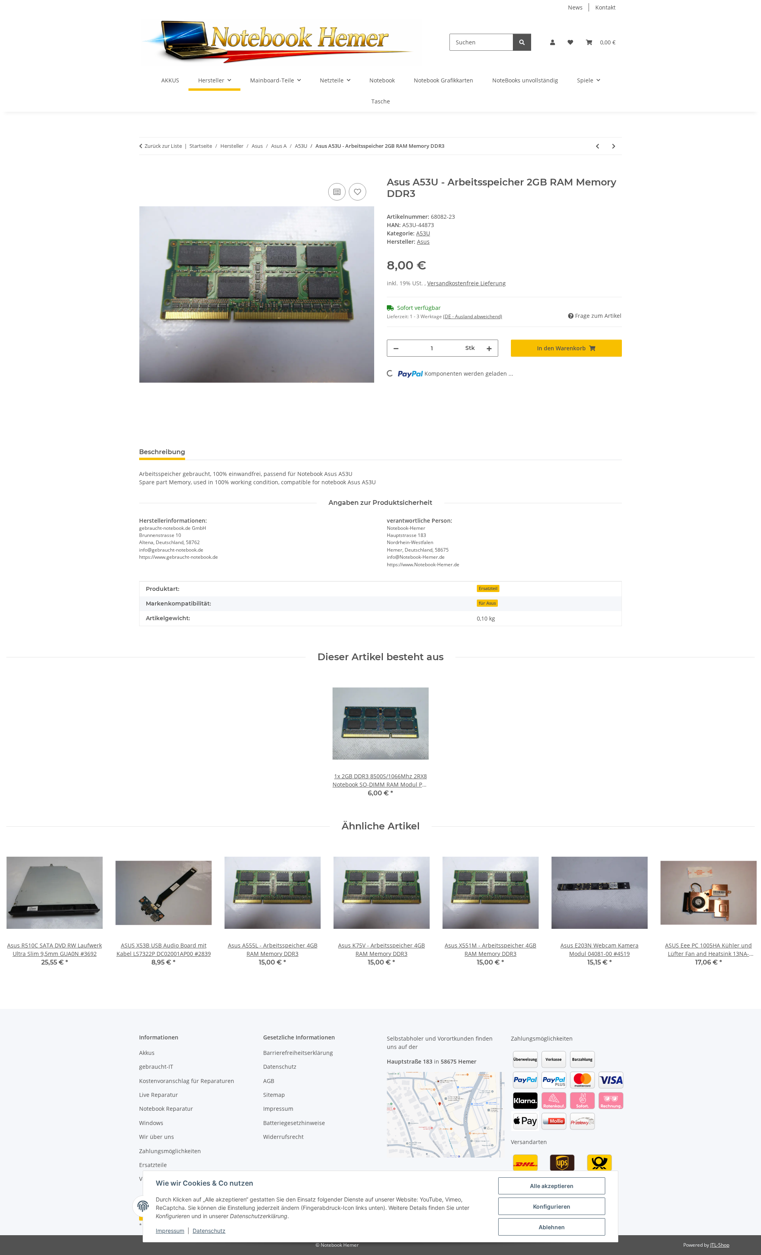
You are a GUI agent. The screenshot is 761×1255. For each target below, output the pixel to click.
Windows (151, 1123)
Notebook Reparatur (166, 1108)
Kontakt (605, 7)
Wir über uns (156, 1136)
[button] (552, 42)
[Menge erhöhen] (489, 348)
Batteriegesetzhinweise (294, 1123)
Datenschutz (209, 1230)
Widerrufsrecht (283, 1136)
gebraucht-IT (156, 1066)
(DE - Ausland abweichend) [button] (472, 316)
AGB (268, 1081)
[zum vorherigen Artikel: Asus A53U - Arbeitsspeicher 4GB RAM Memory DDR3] (597, 146)
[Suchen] (522, 42)
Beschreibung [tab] (162, 452)
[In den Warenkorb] (145, 172)
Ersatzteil (488, 588)
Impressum (170, 1230)
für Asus (487, 603)
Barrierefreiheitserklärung (298, 1052)
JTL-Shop (719, 1245)
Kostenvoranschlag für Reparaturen (186, 1081)
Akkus (147, 1052)
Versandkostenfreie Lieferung (466, 283)
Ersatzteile (153, 1165)
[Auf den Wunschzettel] (357, 192)
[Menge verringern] (396, 348)
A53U (423, 233)
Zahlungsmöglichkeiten (170, 1151)
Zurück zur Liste (163, 145)
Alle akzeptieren (552, 1185)
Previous (19, 911)
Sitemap (274, 1094)
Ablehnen (552, 1227)
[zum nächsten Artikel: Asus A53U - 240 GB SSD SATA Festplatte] (614, 146)
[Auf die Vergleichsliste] (337, 192)
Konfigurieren (551, 1206)
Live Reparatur (158, 1094)
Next (741, 911)
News (575, 7)
